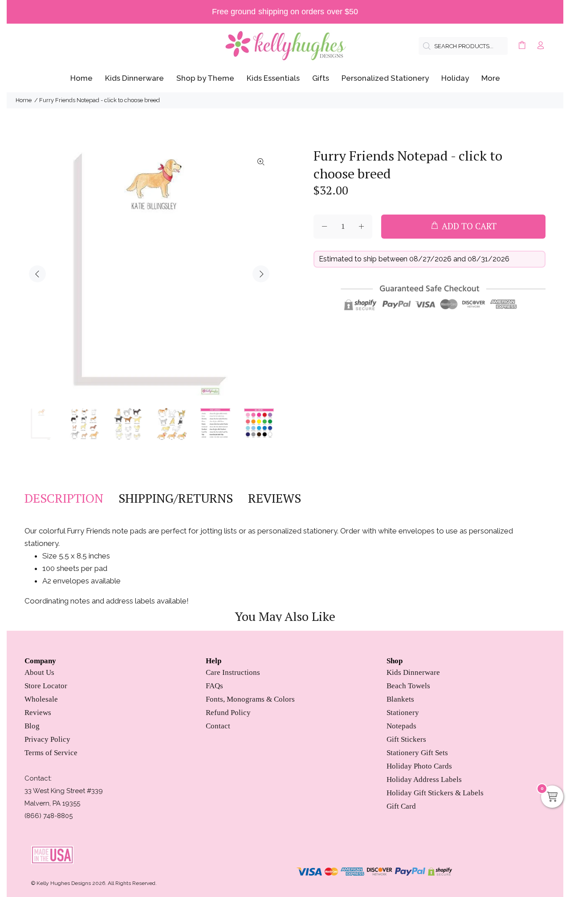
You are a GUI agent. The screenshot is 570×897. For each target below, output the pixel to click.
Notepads (401, 726)
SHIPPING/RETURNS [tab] (175, 498)
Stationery (403, 712)
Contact (218, 726)
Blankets (400, 699)
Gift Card (401, 806)
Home (24, 100)
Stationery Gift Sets (417, 752)
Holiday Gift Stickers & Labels (435, 793)
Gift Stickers (406, 739)
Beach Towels (408, 686)
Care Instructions (233, 672)
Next (260, 273)
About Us (39, 672)
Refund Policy (228, 712)
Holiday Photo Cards (419, 766)
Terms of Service (50, 752)
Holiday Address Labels (424, 779)
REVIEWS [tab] (274, 498)
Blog (32, 726)
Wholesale (41, 699)
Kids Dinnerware (413, 672)
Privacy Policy (47, 739)
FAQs (214, 686)
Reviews (37, 712)
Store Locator (45, 686)
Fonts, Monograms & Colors (250, 699)
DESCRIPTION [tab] (63, 498)
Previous (37, 273)
